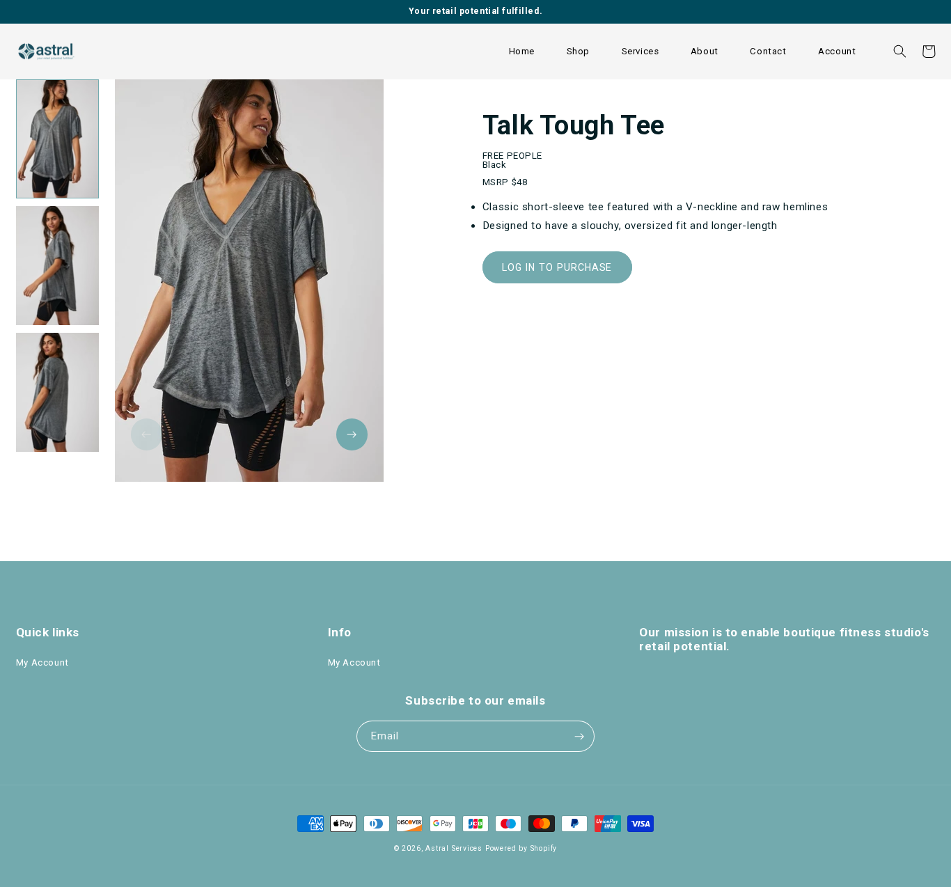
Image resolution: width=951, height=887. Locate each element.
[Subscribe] (579, 736)
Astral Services (453, 848)
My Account (42, 662)
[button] (578, 51)
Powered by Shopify (521, 848)
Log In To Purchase (557, 267)
